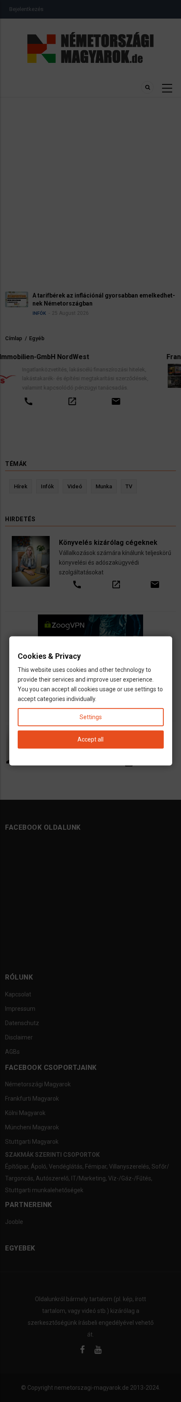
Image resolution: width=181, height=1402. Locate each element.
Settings (91, 717)
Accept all (90, 739)
